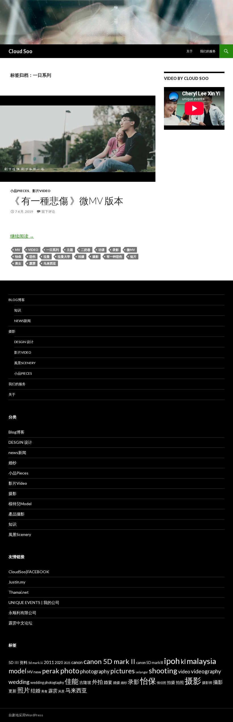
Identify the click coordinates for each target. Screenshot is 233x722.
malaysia (201, 661)
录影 (116, 249)
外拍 (97, 681)
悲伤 (32, 256)
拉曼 (46, 256)
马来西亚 (49, 263)
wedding (19, 681)
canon (77, 662)
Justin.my (17, 581)
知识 (17, 310)
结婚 (35, 691)
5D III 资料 (18, 662)
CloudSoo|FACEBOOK (29, 571)
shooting (163, 670)
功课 (101, 249)
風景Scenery (25, 363)
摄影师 (207, 682)
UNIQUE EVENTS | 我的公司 (34, 602)
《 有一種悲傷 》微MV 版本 (66, 200)
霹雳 (32, 263)
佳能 (71, 681)
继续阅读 (22, 236)
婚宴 (108, 682)
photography (94, 671)
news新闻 (22, 321)
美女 (18, 263)
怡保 (18, 256)
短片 (133, 256)
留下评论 (48, 211)
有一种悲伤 (114, 256)
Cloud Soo (20, 51)
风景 (61, 691)
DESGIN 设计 (24, 342)
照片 (23, 690)
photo (69, 670)
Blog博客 (17, 300)
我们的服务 (208, 51)
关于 (189, 51)
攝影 (218, 682)
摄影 (95, 256)
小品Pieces (19, 191)
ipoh (172, 661)
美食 (44, 691)
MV (17, 249)
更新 (12, 690)
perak (50, 671)
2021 (67, 663)
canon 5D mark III (149, 663)
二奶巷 (85, 249)
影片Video (41, 191)
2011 (49, 662)
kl (183, 661)
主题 (70, 249)
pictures (122, 671)
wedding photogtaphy (47, 682)
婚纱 (12, 462)
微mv (131, 249)
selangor (142, 672)
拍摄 (81, 256)
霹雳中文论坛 (20, 622)
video (33, 249)
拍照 (180, 682)
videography (206, 671)
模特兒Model (20, 503)
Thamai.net (19, 592)
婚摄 (116, 682)
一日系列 (52, 249)
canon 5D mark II (109, 661)
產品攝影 (16, 513)
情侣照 (161, 682)
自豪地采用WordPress (26, 715)
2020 (59, 663)
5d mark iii (35, 663)
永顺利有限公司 (22, 612)
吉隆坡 (85, 682)
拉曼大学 (64, 256)
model (17, 671)
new (37, 671)
